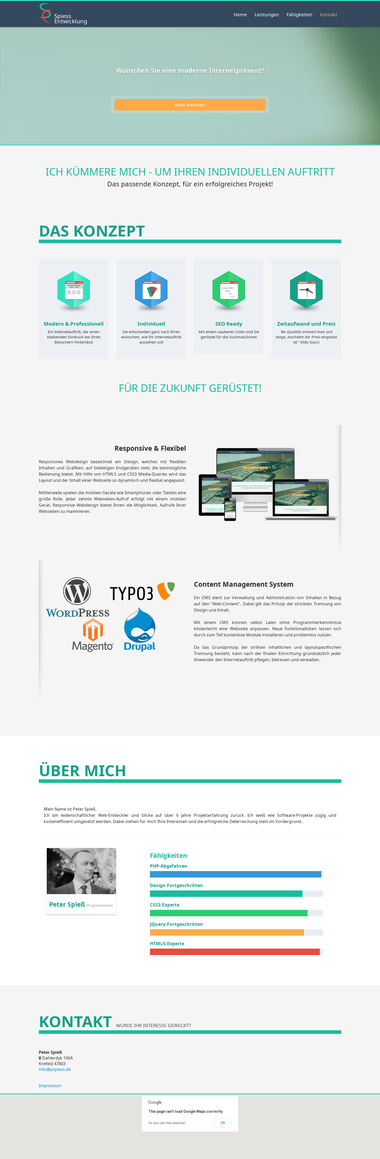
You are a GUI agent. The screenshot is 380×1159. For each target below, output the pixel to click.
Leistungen (267, 14)
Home (240, 14)
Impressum (50, 1085)
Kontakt (328, 14)
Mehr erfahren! (190, 105)
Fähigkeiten (299, 14)
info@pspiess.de (55, 1069)
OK (223, 1123)
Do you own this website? (167, 1123)
